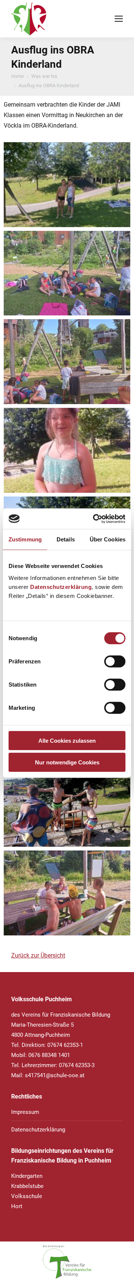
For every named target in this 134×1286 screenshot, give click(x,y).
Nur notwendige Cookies (67, 762)
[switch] (114, 661)
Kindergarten (26, 1176)
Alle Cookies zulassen (67, 740)
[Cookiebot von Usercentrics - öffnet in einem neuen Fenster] (94, 518)
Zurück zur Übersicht (38, 955)
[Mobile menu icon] (119, 18)
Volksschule (26, 1196)
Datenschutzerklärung (61, 586)
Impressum (25, 1112)
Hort (16, 1206)
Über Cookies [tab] (107, 539)
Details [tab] (66, 539)
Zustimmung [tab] (25, 539)
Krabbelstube (27, 1186)
